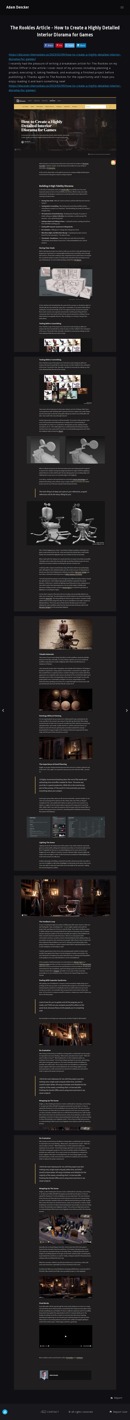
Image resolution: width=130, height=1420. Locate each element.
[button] (116, 1398)
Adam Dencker (17, 7)
